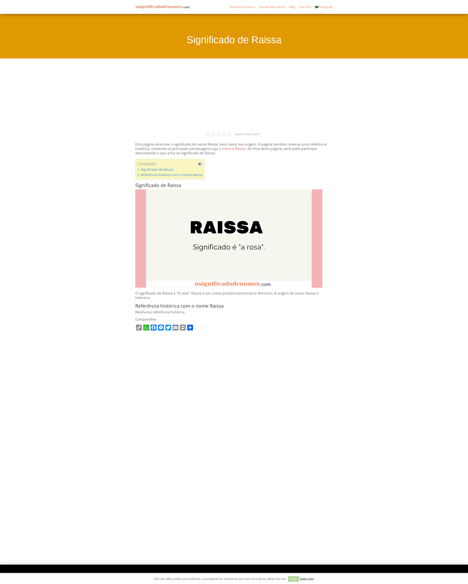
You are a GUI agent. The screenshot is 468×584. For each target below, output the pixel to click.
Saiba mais (307, 579)
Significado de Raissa (157, 169)
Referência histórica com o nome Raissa (172, 175)
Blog (292, 7)
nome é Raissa (234, 148)
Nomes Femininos (242, 7)
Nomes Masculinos (272, 7)
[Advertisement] (234, 94)
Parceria (305, 7)
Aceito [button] (293, 579)
